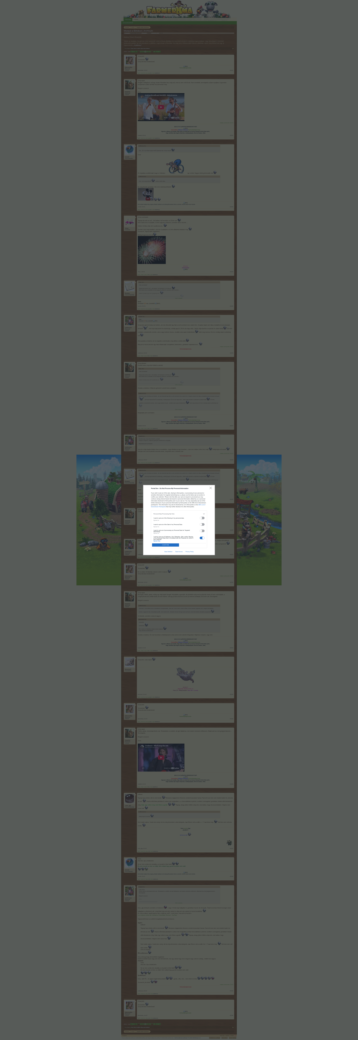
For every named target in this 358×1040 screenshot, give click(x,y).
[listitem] (179, 514)
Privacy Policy (190, 551)
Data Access (179, 551)
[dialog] (179, 520)
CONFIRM (165, 545)
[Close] (211, 488)
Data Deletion (168, 551)
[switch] (202, 518)
